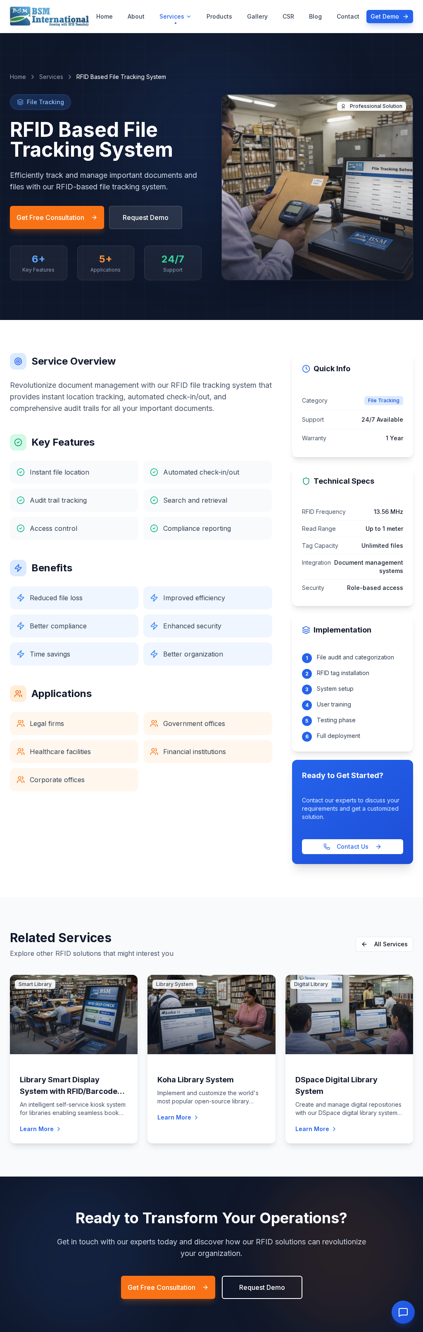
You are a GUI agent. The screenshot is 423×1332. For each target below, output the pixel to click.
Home (104, 16)
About (136, 16)
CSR (288, 16)
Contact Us (352, 846)
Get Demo (385, 16)
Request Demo (146, 217)
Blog (315, 16)
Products (219, 16)
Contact (348, 16)
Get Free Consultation (50, 217)
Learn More (37, 1128)
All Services (391, 944)
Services (171, 16)
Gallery (257, 16)
